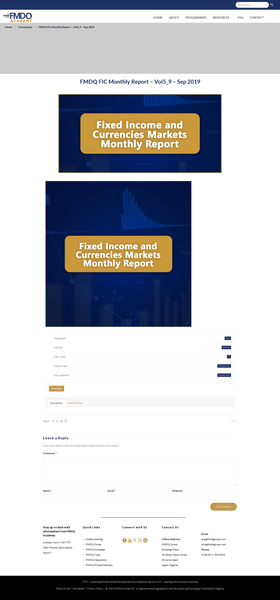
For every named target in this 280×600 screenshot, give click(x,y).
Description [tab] (56, 403)
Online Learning (94, 539)
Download (56, 388)
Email (112, 490)
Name (47, 490)
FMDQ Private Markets (99, 564)
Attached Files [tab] (75, 403)
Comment (50, 453)
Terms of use (63, 588)
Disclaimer (79, 588)
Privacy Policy (95, 588)
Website (177, 490)
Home (8, 26)
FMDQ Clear (93, 554)
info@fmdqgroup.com (213, 544)
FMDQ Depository (96, 559)
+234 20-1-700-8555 (213, 554)
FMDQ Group (93, 544)
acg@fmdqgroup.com (213, 539)
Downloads (25, 26)
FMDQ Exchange (95, 549)
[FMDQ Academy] (17, 17)
